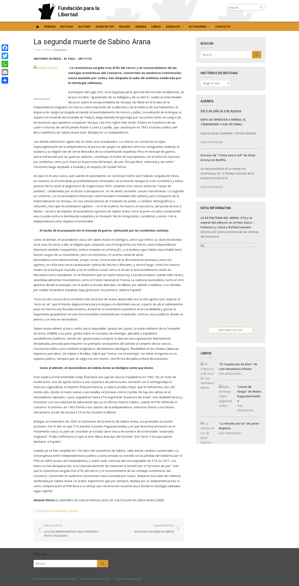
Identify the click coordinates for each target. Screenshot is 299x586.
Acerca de (173, 26)
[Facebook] (5, 48)
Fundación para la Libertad (78, 11)
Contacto (222, 26)
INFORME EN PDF (230, 330)
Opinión (50, 26)
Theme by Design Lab (128, 578)
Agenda (140, 26)
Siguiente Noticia (154, 528)
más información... (213, 187)
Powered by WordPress (95, 578)
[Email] (5, 72)
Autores (84, 26)
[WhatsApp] (5, 64)
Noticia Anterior (71, 530)
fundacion (60, 50)
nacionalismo (58, 511)
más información (212, 142)
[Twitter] (5, 56)
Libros (156, 26)
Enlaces (124, 26)
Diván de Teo (105, 26)
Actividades (197, 26)
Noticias (66, 26)
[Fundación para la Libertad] (37, 26)
